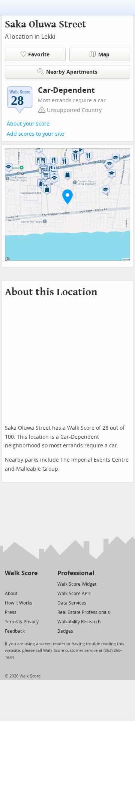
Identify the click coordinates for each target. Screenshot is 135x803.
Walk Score (21, 573)
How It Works (18, 603)
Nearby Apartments (72, 72)
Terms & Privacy (22, 621)
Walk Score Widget (76, 584)
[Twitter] (9, 583)
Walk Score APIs (74, 593)
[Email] (32, 583)
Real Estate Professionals (83, 612)
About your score (28, 124)
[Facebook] (20, 583)
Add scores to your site (35, 134)
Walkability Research (78, 621)
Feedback (15, 631)
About (11, 593)
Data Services (71, 603)
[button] (67, 197)
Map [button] (104, 55)
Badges (65, 631)
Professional (75, 573)
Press (10, 612)
